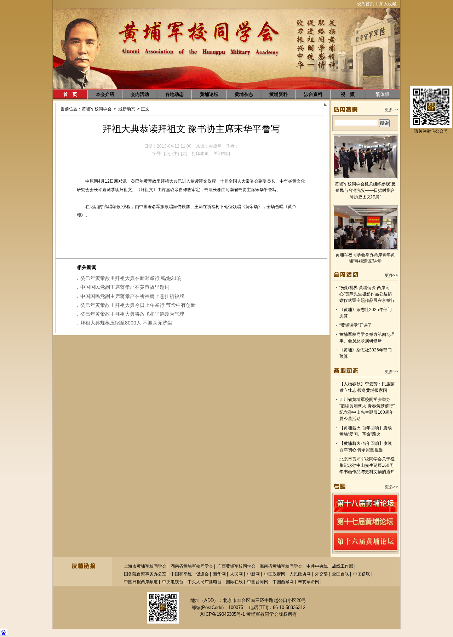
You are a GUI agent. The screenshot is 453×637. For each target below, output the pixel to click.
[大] (184, 153)
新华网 (219, 574)
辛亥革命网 (308, 581)
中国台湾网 (257, 581)
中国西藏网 (283, 581)
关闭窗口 (221, 153)
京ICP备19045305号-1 (222, 614)
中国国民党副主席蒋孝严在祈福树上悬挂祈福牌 (132, 296)
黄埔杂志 (244, 94)
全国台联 (340, 574)
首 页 (70, 94)
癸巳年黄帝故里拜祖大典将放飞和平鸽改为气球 (132, 314)
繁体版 (382, 94)
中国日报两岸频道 (141, 581)
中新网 (253, 574)
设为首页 (365, 3)
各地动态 (174, 94)
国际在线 (234, 581)
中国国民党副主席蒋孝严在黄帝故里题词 (125, 287)
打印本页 (200, 153)
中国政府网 (274, 574)
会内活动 (140, 94)
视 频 (348, 94)
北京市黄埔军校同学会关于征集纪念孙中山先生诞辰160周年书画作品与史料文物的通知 (367, 465)
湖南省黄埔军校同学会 (192, 566)
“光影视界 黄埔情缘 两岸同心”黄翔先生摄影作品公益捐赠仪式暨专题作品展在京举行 (367, 294)
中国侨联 (361, 574)
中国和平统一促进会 (190, 574)
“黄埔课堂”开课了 (355, 325)
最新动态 (126, 109)
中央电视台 (172, 581)
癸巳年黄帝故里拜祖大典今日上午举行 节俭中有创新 (138, 305)
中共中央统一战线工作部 (329, 566)
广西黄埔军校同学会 (236, 566)
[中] (175, 153)
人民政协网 (300, 574)
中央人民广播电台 (205, 581)
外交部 (321, 574)
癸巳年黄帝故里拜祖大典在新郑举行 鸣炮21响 (131, 278)
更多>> (391, 109)
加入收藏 (387, 3)
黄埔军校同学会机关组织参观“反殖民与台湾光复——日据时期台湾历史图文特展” (365, 190)
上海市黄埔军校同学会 (145, 566)
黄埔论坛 (209, 94)
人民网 (236, 574)
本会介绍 (105, 94)
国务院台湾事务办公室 (145, 574)
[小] (167, 153)
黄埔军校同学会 (96, 109)
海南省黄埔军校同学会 (281, 566)
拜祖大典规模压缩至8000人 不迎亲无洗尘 (126, 323)
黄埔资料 (278, 94)
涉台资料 (313, 94)
